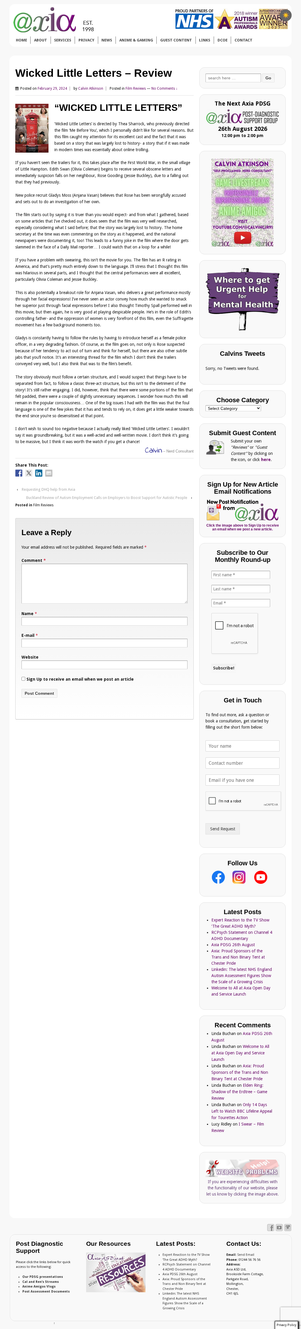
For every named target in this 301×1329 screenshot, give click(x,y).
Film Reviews (136, 88)
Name (27, 613)
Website (30, 657)
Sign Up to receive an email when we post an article (79, 679)
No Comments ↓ (164, 88)
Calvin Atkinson (90, 88)
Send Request (222, 829)
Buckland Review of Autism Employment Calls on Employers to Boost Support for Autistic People (106, 497)
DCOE (223, 40)
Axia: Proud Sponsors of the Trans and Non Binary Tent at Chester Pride (238, 957)
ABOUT (40, 40)
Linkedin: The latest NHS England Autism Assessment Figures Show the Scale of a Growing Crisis (241, 975)
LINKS (204, 40)
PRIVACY (86, 40)
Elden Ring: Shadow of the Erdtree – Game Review (239, 1092)
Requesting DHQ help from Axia (48, 489)
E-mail (27, 635)
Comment (33, 560)
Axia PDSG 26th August (233, 944)
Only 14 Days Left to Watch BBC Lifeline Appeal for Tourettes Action (241, 1111)
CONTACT (243, 40)
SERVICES (62, 40)
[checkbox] (286, 15)
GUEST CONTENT (176, 40)
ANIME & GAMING (136, 40)
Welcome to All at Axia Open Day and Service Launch (240, 1053)
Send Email (245, 1255)
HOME (21, 40)
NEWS (106, 40)
